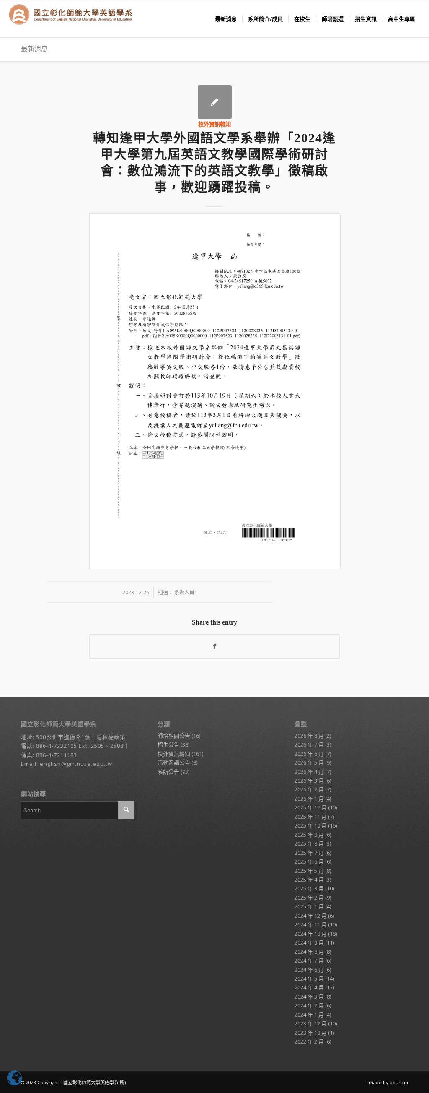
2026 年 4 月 (309, 772)
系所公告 (168, 772)
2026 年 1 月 (309, 798)
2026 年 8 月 (309, 735)
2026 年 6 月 (309, 753)
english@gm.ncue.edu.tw (76, 764)
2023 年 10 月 (311, 1032)
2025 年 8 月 (309, 843)
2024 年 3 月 (309, 996)
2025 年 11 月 (311, 816)
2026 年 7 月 (309, 744)
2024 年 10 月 (311, 933)
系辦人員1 (185, 592)
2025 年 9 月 (309, 834)
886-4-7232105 (56, 745)
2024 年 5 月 (309, 978)
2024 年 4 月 (309, 987)
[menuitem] (225, 18)
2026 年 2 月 (309, 789)
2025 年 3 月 (309, 888)
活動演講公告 (174, 762)
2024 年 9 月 (309, 942)
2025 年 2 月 (309, 897)
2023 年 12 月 (311, 1023)
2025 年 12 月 (311, 807)
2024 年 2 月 (309, 1005)
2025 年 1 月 (309, 906)
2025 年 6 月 (309, 861)
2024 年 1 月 (309, 1014)
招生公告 (168, 744)
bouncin (399, 1082)
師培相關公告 (174, 735)
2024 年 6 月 (309, 969)
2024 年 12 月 (311, 915)
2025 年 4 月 (309, 879)
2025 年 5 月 (309, 870)
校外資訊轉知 (214, 124)
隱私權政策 (111, 737)
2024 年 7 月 (309, 960)
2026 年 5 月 (309, 762)
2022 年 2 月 (309, 1041)
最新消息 (34, 48)
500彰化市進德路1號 (63, 737)
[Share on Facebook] (214, 646)
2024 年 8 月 (309, 951)
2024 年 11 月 (311, 924)
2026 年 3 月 (309, 780)
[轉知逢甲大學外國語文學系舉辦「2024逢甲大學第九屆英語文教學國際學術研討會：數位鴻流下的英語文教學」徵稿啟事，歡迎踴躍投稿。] (215, 102)
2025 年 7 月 (309, 852)
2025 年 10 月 (311, 825)
